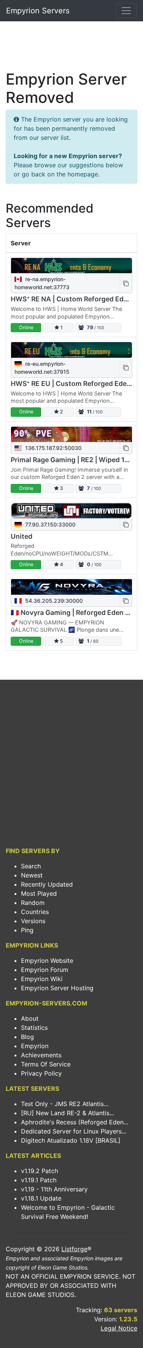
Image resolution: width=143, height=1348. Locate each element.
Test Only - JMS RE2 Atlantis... (64, 1104)
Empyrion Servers (37, 10)
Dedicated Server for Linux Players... (73, 1131)
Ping (27, 930)
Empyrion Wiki (42, 979)
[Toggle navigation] (126, 10)
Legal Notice (119, 1328)
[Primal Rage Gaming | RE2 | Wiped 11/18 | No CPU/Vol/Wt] (71, 434)
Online (26, 327)
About (30, 1018)
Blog (27, 1037)
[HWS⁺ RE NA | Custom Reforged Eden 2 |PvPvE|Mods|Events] (71, 266)
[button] (126, 283)
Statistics (34, 1027)
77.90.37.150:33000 (50, 524)
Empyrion (34, 1046)
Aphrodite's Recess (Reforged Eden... (74, 1122)
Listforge (74, 1249)
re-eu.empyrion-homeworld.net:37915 (41, 367)
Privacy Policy (41, 1073)
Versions (33, 921)
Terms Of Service (46, 1064)
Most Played (39, 893)
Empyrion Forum (44, 969)
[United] (71, 511)
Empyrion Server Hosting (57, 988)
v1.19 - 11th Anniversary (54, 1189)
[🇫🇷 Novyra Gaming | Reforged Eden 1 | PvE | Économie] (71, 587)
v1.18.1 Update (41, 1198)
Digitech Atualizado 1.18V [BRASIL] (71, 1140)
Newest (32, 875)
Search (31, 866)
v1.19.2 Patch (39, 1171)
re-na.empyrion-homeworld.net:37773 (41, 283)
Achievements (41, 1055)
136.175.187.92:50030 (53, 448)
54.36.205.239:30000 (53, 600)
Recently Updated (47, 884)
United (21, 536)
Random (33, 902)
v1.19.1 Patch (38, 1180)
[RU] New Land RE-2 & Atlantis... (67, 1113)
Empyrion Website (47, 960)
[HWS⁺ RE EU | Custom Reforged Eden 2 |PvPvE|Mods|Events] (71, 350)
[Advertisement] (71, 48)
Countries (35, 912)
